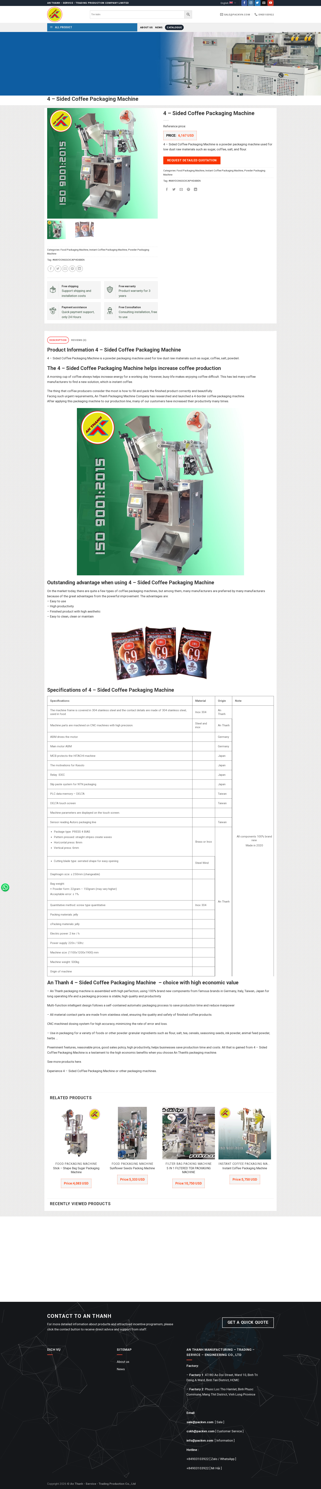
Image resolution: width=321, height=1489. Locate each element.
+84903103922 (198, 1459)
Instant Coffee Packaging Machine (108, 249)
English (224, 2)
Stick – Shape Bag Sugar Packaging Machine (76, 1170)
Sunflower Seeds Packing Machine (132, 1168)
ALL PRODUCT (63, 27)
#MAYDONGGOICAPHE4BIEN (68, 259)
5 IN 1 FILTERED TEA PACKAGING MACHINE (189, 1170)
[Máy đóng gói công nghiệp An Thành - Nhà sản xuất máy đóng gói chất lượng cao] (65, 14)
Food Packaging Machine (74, 249)
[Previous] (11, 63)
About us (146, 27)
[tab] (58, 340)
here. (78, 1061)
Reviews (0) (78, 340)
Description (58, 340)
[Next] (271, 1151)
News (158, 27)
